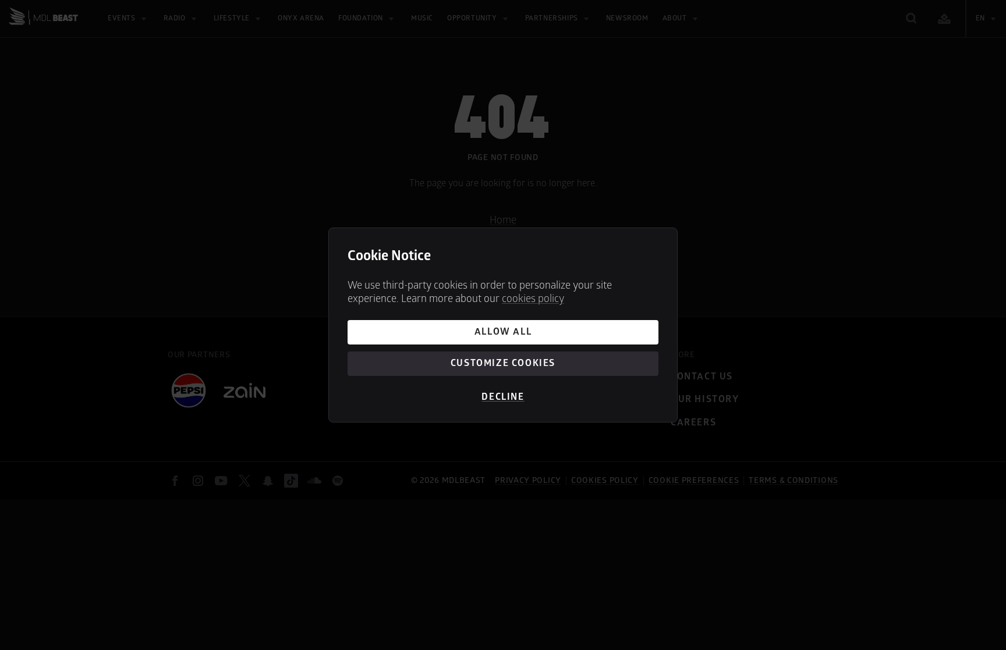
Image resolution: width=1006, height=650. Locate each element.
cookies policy (533, 299)
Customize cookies (503, 363)
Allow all (503, 332)
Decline (502, 397)
